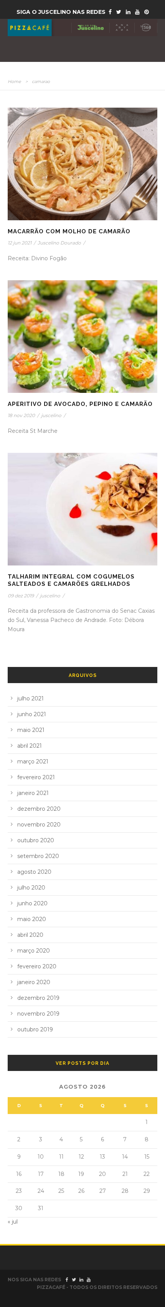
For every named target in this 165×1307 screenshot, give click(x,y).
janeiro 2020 (33, 982)
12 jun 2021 (19, 243)
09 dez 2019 (21, 596)
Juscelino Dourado (59, 243)
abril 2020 (30, 934)
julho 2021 (30, 698)
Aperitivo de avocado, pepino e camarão (80, 404)
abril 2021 (29, 745)
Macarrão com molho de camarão (69, 231)
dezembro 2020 (39, 808)
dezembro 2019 (38, 997)
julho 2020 (31, 887)
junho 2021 (31, 714)
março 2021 (32, 761)
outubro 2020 (35, 840)
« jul (13, 1221)
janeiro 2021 (33, 793)
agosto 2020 (34, 871)
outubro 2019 (35, 1029)
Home (14, 81)
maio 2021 (31, 730)
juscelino (51, 415)
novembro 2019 (38, 1013)
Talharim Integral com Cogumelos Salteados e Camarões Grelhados (71, 580)
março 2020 (33, 950)
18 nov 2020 (21, 415)
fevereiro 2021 (36, 777)
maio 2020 (31, 919)
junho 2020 (32, 903)
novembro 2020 (39, 824)
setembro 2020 (38, 856)
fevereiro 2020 (36, 966)
